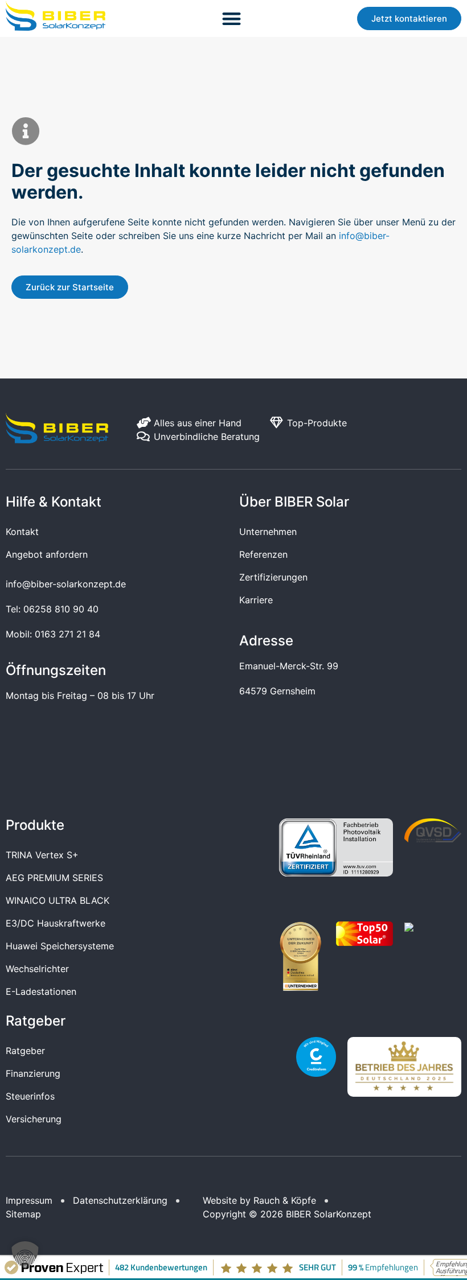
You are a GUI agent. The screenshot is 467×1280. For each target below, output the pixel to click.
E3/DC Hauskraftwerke (55, 923)
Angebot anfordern (47, 554)
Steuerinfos (30, 1096)
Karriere (256, 600)
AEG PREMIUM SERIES (54, 877)
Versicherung (34, 1119)
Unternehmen (268, 531)
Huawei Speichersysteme (60, 946)
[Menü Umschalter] (231, 18)
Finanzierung (33, 1073)
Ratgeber (25, 1050)
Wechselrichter (37, 968)
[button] (25, 1255)
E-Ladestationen (41, 991)
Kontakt (22, 531)
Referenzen (263, 554)
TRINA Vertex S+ (42, 855)
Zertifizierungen (273, 577)
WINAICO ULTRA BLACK (57, 900)
